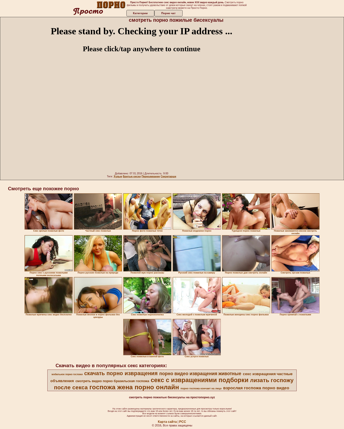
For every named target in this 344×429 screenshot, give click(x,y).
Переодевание (151, 176)
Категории (140, 13)
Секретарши (168, 176)
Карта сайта (167, 421)
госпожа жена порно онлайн (134, 387)
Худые (118, 176)
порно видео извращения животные (200, 373)
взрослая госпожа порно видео (256, 388)
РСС (182, 421)
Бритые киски (132, 176)
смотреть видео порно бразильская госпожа (112, 381)
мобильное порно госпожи (67, 374)
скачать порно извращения (121, 373)
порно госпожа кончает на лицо (201, 388)
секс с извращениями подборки (199, 380)
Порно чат (168, 13)
